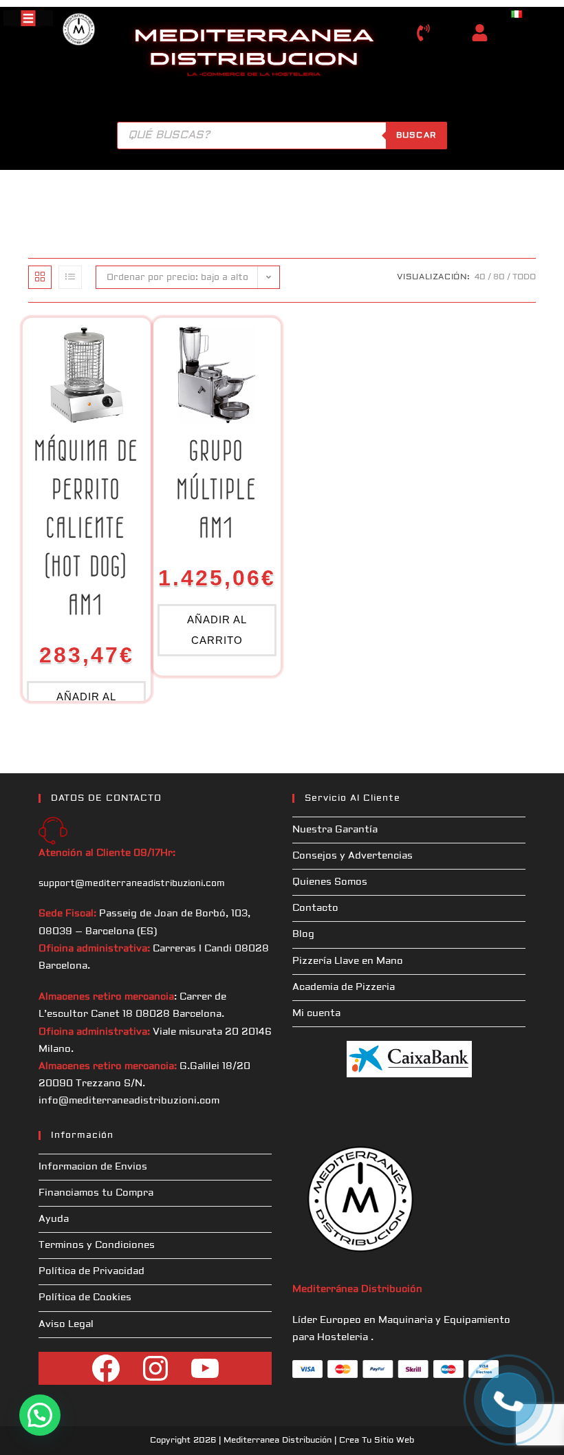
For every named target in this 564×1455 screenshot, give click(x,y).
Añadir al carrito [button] (217, 630)
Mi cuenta (316, 1013)
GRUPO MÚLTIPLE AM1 (217, 489)
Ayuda (54, 1219)
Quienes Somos (329, 882)
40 (480, 277)
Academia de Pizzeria (343, 987)
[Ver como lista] (70, 277)
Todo (524, 277)
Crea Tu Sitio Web (376, 1440)
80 (499, 277)
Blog (303, 934)
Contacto (315, 908)
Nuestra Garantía (335, 829)
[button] (40, 1415)
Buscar (416, 135)
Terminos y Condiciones (97, 1245)
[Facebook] (105, 1368)
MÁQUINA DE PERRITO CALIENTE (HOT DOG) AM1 (86, 527)
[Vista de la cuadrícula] (40, 277)
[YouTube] (204, 1368)
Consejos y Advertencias (352, 856)
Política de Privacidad (91, 1271)
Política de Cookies (85, 1297)
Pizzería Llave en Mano (347, 961)
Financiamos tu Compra (96, 1193)
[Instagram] (155, 1368)
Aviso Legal (66, 1324)
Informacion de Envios (93, 1167)
